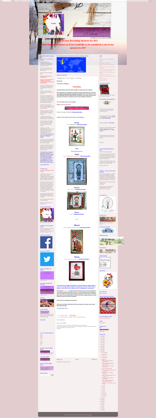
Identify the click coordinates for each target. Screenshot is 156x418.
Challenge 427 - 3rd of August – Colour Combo (109, 383)
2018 (102, 349)
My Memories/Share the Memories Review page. (107, 77)
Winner (101, 323)
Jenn (41, 339)
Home (77, 359)
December (104, 352)
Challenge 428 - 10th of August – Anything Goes (108, 378)
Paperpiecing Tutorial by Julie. (105, 63)
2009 (102, 409)
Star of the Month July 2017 (107, 368)
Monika (41, 342)
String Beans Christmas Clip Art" (72, 227)
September (104, 357)
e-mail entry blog (43, 108)
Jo (40, 340)
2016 (102, 398)
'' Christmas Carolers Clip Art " (72, 259)
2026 (102, 336)
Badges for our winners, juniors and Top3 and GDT (107, 73)
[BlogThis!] (71, 315)
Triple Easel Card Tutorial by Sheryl (106, 71)
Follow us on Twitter (103, 80)
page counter (102, 331)
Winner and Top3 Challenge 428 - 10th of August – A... (109, 370)
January (103, 396)
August (103, 359)
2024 (102, 339)
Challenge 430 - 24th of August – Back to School (108, 366)
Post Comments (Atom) (66, 362)
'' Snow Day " (72, 189)
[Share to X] (72, 315)
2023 (102, 341)
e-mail (44, 106)
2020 (102, 346)
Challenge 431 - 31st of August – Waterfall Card (107, 361)
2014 (102, 401)
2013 (102, 403)
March (103, 392)
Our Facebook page (103, 78)
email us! (42, 228)
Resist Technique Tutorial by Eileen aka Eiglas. (107, 65)
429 (60, 317)
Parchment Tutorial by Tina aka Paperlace (107, 69)
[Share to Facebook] (73, 315)
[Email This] (70, 315)
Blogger (90, 415)
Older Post (94, 359)
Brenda (41, 334)
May (103, 389)
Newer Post (59, 359)
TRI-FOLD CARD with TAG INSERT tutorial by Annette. (107, 67)
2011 (102, 406)
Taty (41, 345)
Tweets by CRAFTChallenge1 (105, 318)
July (103, 386)
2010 (102, 408)
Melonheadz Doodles (66, 104)
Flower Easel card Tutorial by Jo (105, 75)
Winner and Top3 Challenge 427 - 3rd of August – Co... (108, 376)
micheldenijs (82, 415)
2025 (102, 338)
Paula (41, 343)
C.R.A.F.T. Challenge (46, 5)
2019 (102, 348)
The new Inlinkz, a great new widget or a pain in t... (107, 60)
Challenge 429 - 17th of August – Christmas (69, 317)
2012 (102, 404)
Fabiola (41, 336)
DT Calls (101, 61)
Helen (41, 337)
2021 (102, 344)
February (103, 394)
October (103, 356)
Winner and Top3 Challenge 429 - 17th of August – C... (108, 364)
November (104, 354)
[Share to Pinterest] (75, 315)
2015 (102, 399)
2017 (102, 351)
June (103, 387)
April (103, 391)
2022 (102, 343)
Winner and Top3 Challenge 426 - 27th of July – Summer (108, 381)
